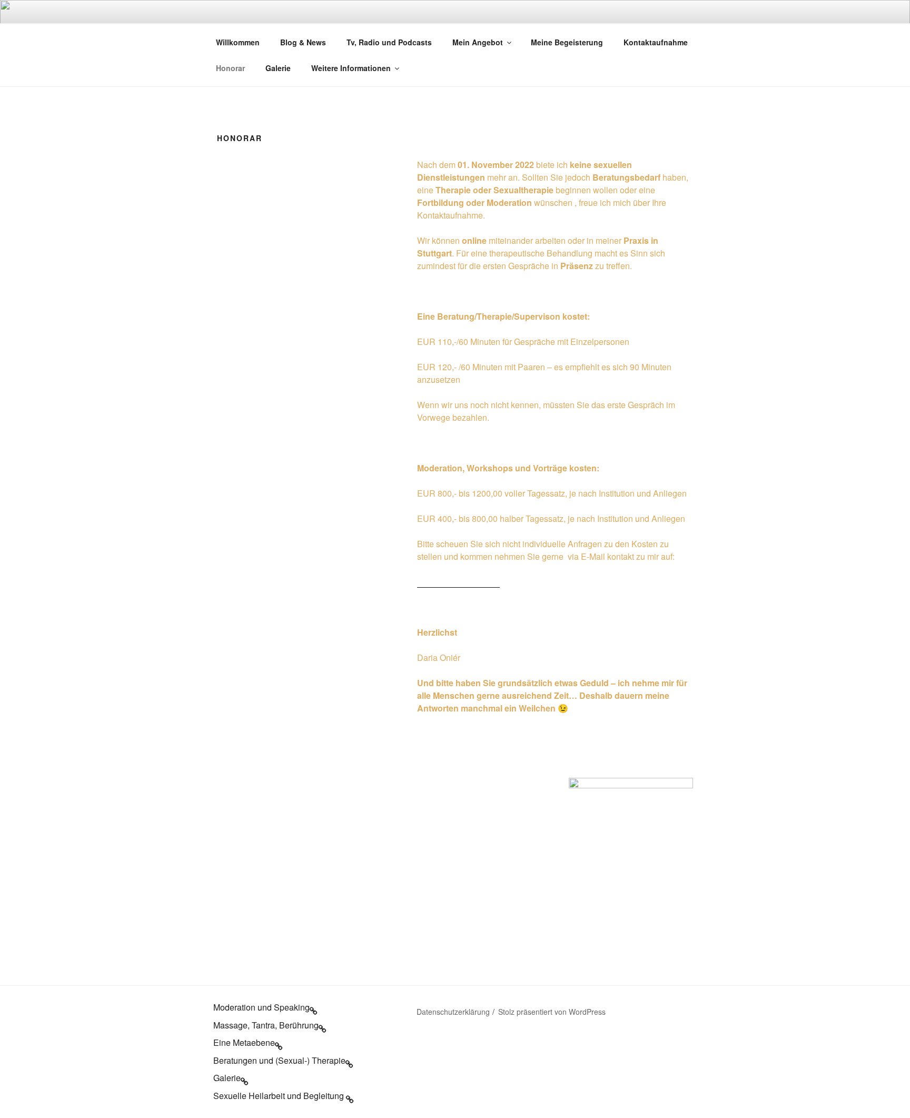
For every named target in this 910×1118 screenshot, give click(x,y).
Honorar (230, 68)
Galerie (278, 68)
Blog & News (303, 42)
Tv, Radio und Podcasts (389, 42)
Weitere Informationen (351, 68)
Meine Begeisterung (567, 42)
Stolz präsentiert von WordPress (552, 1011)
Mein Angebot (477, 42)
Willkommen (238, 42)
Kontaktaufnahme (656, 42)
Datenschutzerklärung (453, 1011)
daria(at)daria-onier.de (458, 582)
